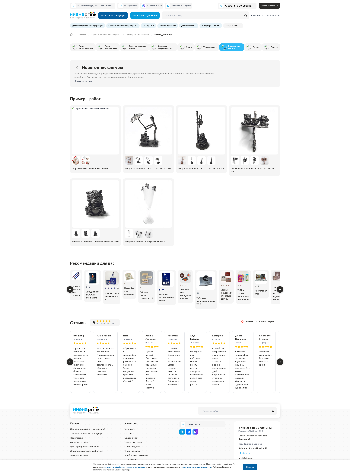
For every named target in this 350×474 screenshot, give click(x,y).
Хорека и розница (168, 25)
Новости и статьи (133, 442)
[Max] (195, 432)
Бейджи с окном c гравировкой (146, 295)
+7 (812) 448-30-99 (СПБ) (238, 5)
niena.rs (246, 453)
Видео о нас (131, 437)
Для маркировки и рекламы (84, 446)
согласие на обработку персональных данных (124, 467)
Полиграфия (148, 25)
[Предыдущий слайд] (70, 289)
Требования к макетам (136, 455)
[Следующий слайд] (280, 289)
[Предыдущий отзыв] (70, 361)
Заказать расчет (95, 168)
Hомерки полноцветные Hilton (166, 297)
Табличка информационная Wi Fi (205, 301)
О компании (131, 459)
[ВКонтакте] (188, 432)
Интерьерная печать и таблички (86, 451)
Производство (132, 446)
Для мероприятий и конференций (87, 25)
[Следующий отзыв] (280, 361)
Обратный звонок (269, 6)
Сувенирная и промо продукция (122, 25)
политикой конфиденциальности (196, 467)
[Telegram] (182, 432)
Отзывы (129, 433)
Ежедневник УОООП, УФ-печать (92, 294)
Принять (250, 467)
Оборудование (132, 451)
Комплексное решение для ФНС (112, 296)
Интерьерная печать (211, 25)
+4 (118, 288)
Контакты (130, 429)
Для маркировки (188, 25)
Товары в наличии (233, 25)
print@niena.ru (245, 458)
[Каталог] (71, 34)
